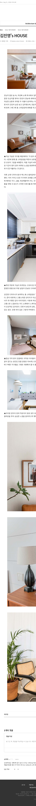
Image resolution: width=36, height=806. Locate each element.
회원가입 (31, 785)
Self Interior (10, 30)
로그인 (23, 785)
